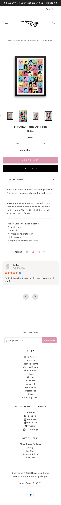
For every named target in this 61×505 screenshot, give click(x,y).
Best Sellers (30, 357)
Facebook (31, 416)
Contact (30, 457)
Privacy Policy (30, 454)
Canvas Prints (30, 367)
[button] (30, 179)
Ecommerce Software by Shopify (30, 476)
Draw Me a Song (40, 473)
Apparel (30, 384)
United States (29, 483)
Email (31, 412)
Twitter (32, 426)
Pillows (30, 377)
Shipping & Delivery (30, 444)
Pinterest (32, 422)
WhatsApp (32, 429)
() (50, 9)
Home (11, 40)
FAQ (30, 447)
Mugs (30, 374)
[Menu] (6, 23)
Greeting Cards (30, 397)
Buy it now (30, 168)
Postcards (30, 390)
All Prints (30, 360)
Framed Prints (30, 363)
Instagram (31, 419)
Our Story (30, 451)
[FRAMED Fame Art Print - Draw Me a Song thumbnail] (10, 116)
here (48, 193)
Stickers (30, 380)
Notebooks (30, 387)
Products (21, 40)
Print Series (30, 370)
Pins (30, 394)
